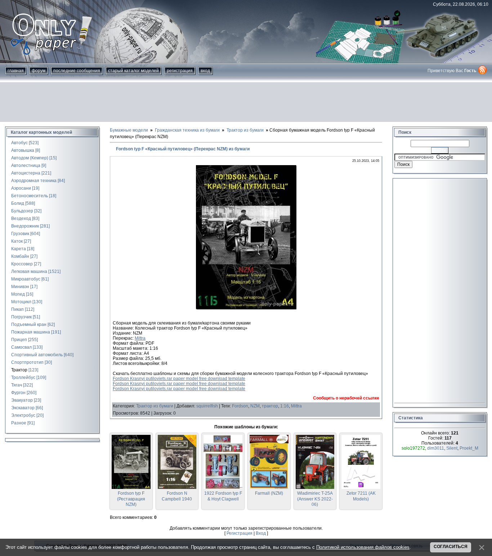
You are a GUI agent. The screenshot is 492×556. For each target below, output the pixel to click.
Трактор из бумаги (154, 406)
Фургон (18, 392)
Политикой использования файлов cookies (363, 547)
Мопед (18, 294)
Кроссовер (22, 263)
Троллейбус (23, 377)
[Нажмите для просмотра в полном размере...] (246, 307)
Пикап (17, 309)
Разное (18, 422)
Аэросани (21, 188)
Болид (17, 203)
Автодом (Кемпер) (29, 157)
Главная (16, 70)
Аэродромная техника (34, 180)
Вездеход (21, 218)
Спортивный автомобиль (37, 354)
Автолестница (25, 165)
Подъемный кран (28, 324)
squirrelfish (207, 406)
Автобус (19, 142)
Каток (17, 241)
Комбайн (20, 256)
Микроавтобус (25, 279)
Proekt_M (469, 448)
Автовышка (22, 150)
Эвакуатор (22, 400)
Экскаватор (23, 407)
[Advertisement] (246, 102)
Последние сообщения (76, 70)
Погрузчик (21, 316)
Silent (451, 448)
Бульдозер (22, 210)
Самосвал (21, 347)
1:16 (284, 406)
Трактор (19, 369)
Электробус (23, 415)
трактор (270, 406)
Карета (18, 248)
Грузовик (20, 233)
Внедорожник (25, 226)
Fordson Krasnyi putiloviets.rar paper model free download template (179, 378)
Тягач (16, 385)
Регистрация (180, 70)
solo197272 (413, 448)
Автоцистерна (25, 173)
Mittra (140, 338)
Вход (205, 70)
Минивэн (20, 286)
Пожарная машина (30, 332)
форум (38, 70)
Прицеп (19, 339)
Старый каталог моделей (133, 70)
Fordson (240, 406)
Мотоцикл (21, 301)
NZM (255, 406)
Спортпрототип (27, 362)
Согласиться (451, 546)
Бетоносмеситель (29, 195)
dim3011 (435, 448)
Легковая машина (29, 271)
